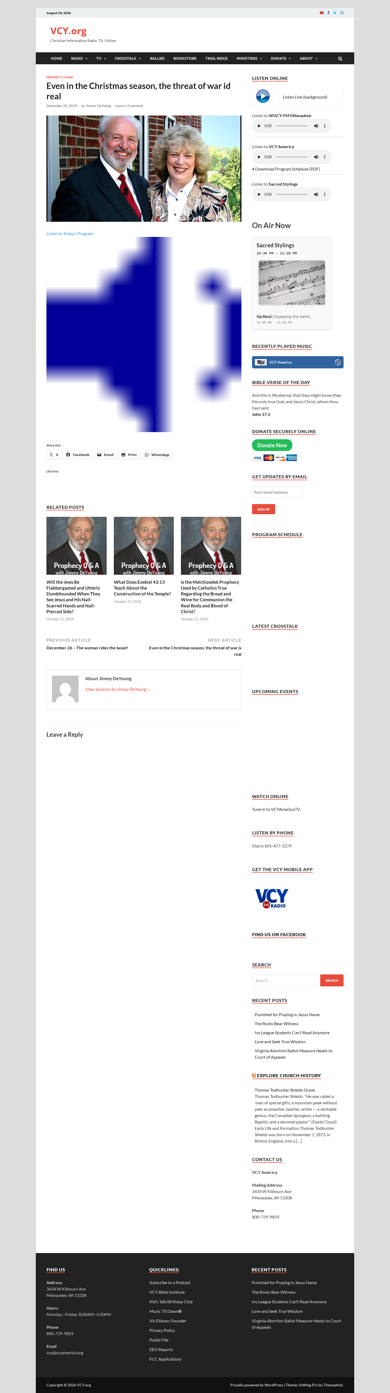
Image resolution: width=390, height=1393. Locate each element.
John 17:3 (261, 414)
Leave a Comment (129, 106)
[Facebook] (328, 12)
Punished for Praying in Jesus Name (287, 1014)
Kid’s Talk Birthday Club (171, 1301)
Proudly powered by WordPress (256, 1385)
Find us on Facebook (279, 934)
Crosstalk (125, 58)
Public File (158, 1339)
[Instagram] (342, 12)
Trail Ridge (216, 58)
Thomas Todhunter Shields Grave (285, 1089)
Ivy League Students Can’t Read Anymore (292, 1032)
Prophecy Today (59, 77)
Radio (77, 58)
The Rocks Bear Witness (276, 1023)
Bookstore (185, 58)
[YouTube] (322, 12)
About (306, 58)
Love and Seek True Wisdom (280, 1041)
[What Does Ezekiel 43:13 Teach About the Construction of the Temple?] (144, 575)
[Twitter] (335, 12)
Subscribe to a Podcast (169, 1282)
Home (56, 58)
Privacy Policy (162, 1330)
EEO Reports (161, 1349)
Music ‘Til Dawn (165, 1311)
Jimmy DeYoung (98, 106)
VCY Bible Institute (167, 1291)
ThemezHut (333, 1385)
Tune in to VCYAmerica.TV (276, 809)
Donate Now (272, 445)
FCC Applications (165, 1358)
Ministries (247, 58)
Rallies (157, 58)
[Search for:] (298, 980)
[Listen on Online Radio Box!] (338, 363)
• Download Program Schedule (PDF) (286, 168)
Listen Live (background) (305, 96)
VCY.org (68, 30)
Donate (278, 58)
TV (98, 58)
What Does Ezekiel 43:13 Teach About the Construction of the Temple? (142, 588)
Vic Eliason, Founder (167, 1320)
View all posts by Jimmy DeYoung (118, 689)
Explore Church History (289, 1075)
